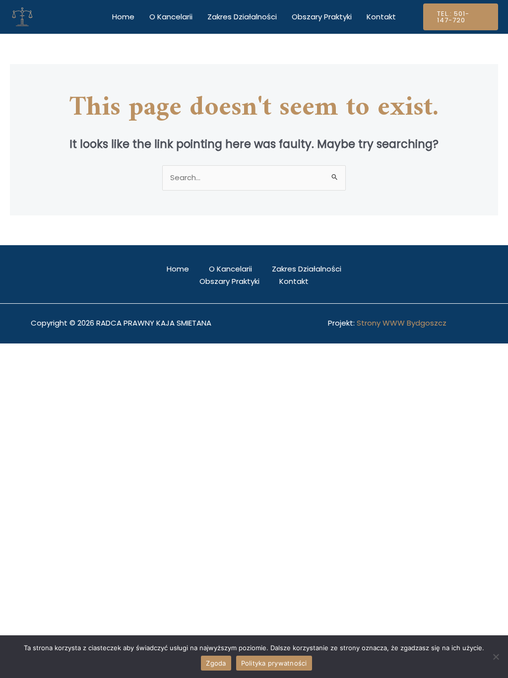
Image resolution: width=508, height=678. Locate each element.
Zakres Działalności (242, 16)
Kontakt (381, 16)
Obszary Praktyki (322, 16)
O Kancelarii (170, 16)
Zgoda (216, 663)
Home (123, 16)
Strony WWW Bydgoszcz (401, 323)
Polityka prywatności (274, 663)
